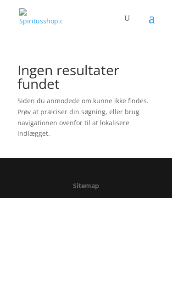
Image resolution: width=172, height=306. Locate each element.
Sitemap (86, 185)
